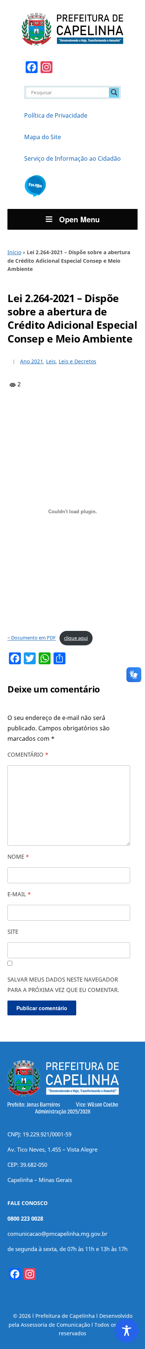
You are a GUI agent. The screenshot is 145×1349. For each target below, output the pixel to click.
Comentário (27, 754)
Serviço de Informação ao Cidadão (72, 158)
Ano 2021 (31, 361)
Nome (18, 856)
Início (14, 252)
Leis (51, 361)
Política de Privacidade (55, 115)
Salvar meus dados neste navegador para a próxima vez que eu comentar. (63, 984)
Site (12, 931)
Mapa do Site (42, 137)
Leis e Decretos (77, 361)
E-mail (19, 894)
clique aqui (76, 638)
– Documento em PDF (31, 638)
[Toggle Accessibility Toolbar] (126, 1330)
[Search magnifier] (114, 92)
